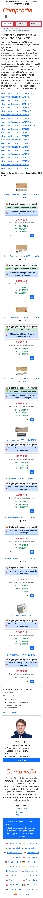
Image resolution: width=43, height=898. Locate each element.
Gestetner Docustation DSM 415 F (16, 100)
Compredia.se (32, 866)
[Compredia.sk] (7, 884)
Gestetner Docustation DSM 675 (15, 154)
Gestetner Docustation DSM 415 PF (16, 108)
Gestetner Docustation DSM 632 (15, 136)
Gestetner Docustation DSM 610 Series (18, 111)
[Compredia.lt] (15, 894)
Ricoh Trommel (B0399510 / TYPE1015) (21, 479)
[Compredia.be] (7, 857)
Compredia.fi (14, 871)
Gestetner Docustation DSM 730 (15, 161)
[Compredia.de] (7, 843)
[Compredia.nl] (25, 852)
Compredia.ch (31, 862)
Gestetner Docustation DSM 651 (15, 147)
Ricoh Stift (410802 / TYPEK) (21, 616)
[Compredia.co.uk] (5, 852)
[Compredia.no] (23, 871)
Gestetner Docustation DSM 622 (15, 129)
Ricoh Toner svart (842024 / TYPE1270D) (21, 195)
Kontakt (21, 836)
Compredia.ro (31, 884)
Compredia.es (32, 843)
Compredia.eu (14, 862)
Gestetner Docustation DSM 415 (15, 97)
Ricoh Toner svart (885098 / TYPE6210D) (21, 378)
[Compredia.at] (24, 857)
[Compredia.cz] (7, 880)
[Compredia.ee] (7, 889)
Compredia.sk (15, 884)
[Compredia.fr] (23, 848)
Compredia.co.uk (14, 852)
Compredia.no (31, 871)
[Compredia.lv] (24, 889)
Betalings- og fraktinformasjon (20, 833)
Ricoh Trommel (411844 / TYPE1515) (21, 440)
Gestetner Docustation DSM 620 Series (18, 125)
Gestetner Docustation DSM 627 (15, 132)
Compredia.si (31, 880)
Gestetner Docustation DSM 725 (15, 157)
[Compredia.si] (24, 880)
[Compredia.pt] (7, 875)
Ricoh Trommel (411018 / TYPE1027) (21, 655)
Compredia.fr (31, 848)
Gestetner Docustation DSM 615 (15, 115)
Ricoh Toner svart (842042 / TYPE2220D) (21, 317)
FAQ (14, 712)
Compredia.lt (23, 894)
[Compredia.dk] (7, 866)
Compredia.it (14, 848)
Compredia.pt (15, 875)
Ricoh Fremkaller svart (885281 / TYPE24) (21, 517)
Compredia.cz (15, 880)
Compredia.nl (33, 852)
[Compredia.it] (7, 848)
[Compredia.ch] (23, 861)
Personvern (30, 828)
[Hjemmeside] (21, 772)
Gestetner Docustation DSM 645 (15, 143)
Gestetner (17, 28)
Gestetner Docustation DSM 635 (15, 140)
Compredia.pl (31, 875)
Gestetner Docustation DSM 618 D (16, 122)
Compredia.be (15, 857)
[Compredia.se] (24, 866)
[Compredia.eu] (6, 861)
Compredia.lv (31, 889)
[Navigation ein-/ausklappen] (6, 16)
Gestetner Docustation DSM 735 (15, 165)
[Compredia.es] (24, 843)
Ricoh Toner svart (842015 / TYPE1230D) (21, 256)
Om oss (6, 712)
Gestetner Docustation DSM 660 (15, 150)
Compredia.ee (15, 889)
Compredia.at (31, 857)
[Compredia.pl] (24, 875)
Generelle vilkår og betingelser (20, 830)
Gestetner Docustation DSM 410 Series (18, 93)
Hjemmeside (6, 28)
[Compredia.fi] (7, 871)
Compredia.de (14, 843)
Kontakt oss (21, 760)
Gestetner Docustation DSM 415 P (16, 104)
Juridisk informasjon (14, 828)
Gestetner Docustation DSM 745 (15, 168)
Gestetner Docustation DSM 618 (15, 118)
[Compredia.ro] (23, 884)
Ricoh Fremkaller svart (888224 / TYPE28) (21, 558)
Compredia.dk (14, 866)
